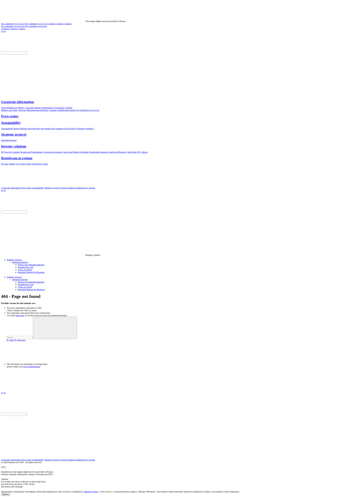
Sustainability (11, 122)
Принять (5, 494)
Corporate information (17, 102)
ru (2, 31)
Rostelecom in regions (16, 158)
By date (10, 340)
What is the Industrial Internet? (31, 265)
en (4, 31)
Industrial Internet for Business (31, 272)
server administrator (31, 366)
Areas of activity (25, 270)
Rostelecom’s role (25, 267)
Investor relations (13, 146)
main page (19, 315)
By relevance (20, 340)
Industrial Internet (20, 262)
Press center (10, 116)
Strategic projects (13, 134)
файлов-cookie (91, 491)
